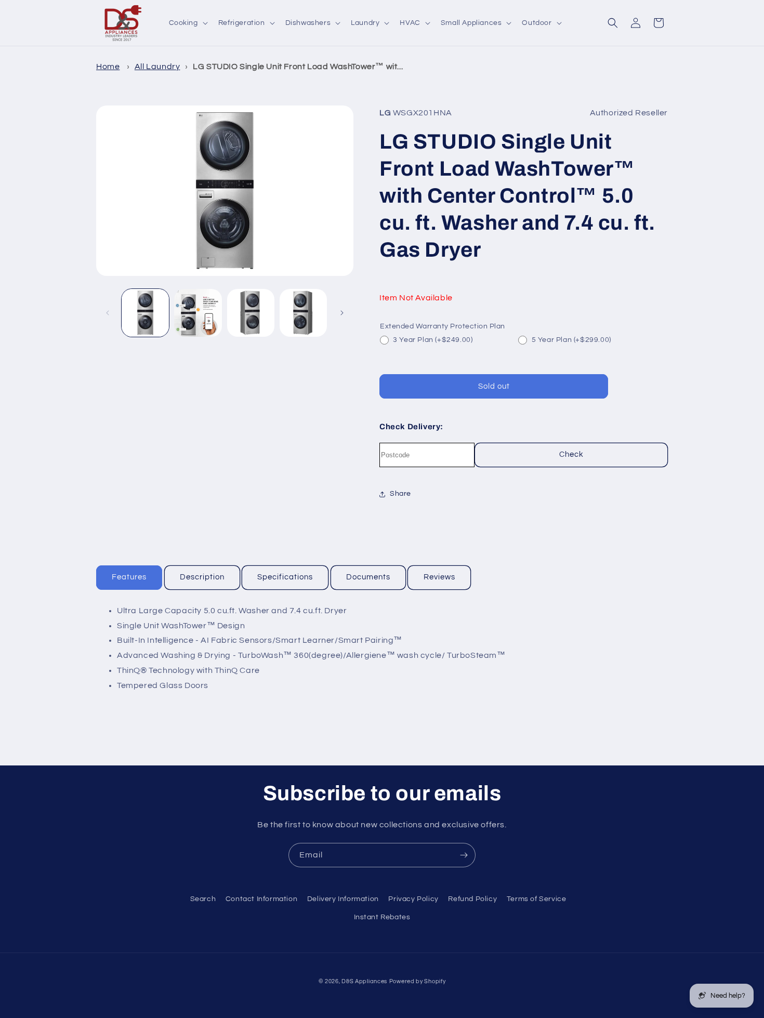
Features (129, 577)
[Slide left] (107, 312)
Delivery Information (343, 899)
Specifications (285, 577)
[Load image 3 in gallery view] (250, 312)
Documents (368, 577)
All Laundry (157, 66)
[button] (187, 23)
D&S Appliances (364, 981)
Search (203, 899)
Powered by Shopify (417, 981)
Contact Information (261, 899)
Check (571, 454)
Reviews (439, 577)
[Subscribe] (463, 855)
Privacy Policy (413, 899)
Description (202, 577)
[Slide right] (342, 312)
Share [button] (400, 493)
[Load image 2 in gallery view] (197, 312)
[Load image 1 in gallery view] (145, 312)
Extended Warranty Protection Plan (442, 326)
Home (108, 66)
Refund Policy (472, 899)
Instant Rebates (382, 917)
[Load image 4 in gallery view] (303, 312)
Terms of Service (537, 899)
